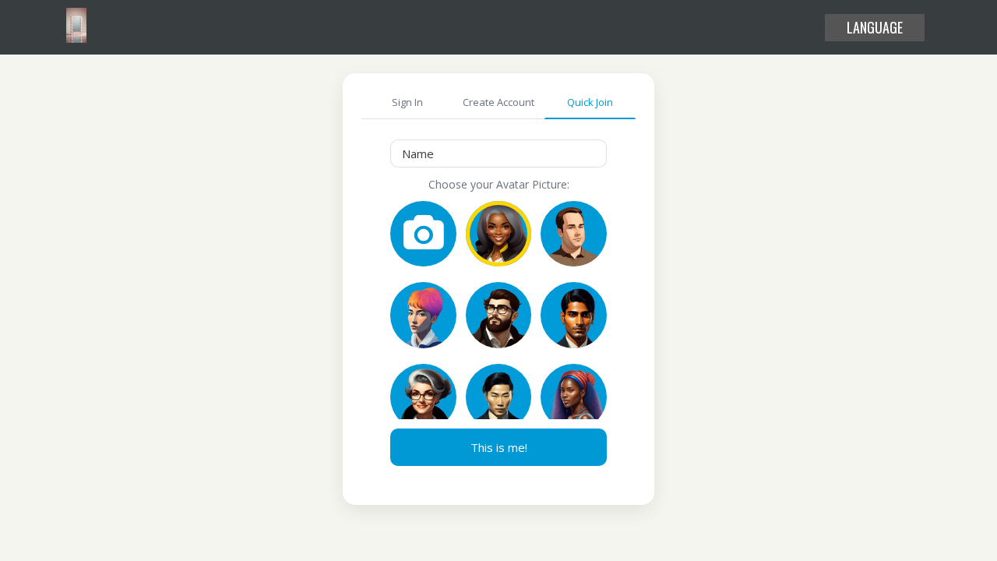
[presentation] (498, 153)
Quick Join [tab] (590, 102)
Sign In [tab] (407, 102)
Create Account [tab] (498, 102)
